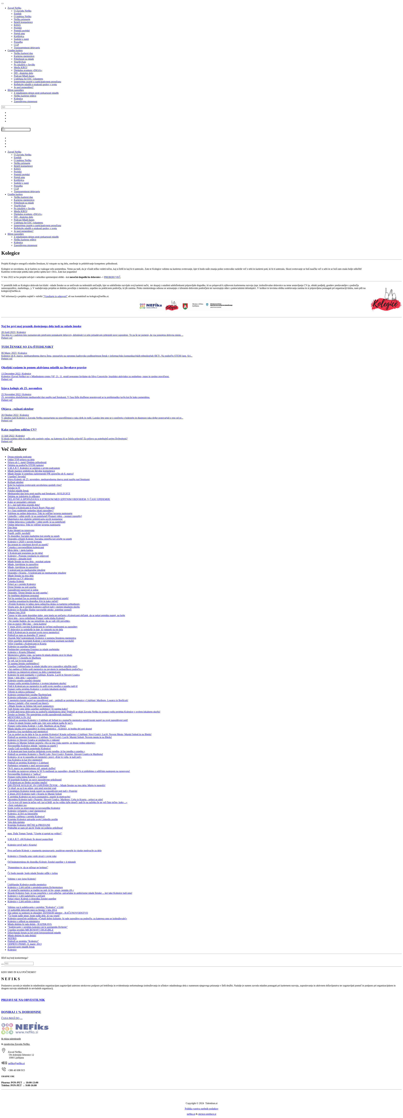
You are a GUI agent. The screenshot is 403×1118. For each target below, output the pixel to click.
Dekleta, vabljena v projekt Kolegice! (26, 816)
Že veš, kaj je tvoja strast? (20, 660)
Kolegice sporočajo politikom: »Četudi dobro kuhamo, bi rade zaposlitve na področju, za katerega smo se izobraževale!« (67, 918)
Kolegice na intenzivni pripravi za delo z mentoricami (34, 672)
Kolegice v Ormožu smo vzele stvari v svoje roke (32, 856)
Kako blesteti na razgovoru (21, 530)
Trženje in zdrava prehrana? (21, 692)
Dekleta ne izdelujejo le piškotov (24, 496)
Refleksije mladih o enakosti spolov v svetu (35, 84)
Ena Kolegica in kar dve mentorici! (25, 760)
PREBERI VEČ (112, 277)
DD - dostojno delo (23, 73)
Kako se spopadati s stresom (22, 502)
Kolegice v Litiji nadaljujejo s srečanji (26, 895)
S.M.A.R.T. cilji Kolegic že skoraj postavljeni (30, 839)
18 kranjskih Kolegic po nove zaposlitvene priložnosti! (35, 779)
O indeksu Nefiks (22, 16)
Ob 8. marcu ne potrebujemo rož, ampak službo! (32, 768)
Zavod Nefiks (14, 8)
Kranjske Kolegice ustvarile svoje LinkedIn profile (33, 819)
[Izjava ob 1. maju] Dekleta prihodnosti (27, 462)
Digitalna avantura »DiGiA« (28, 70)
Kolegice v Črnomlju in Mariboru (24, 658)
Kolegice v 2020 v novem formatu (25, 541)
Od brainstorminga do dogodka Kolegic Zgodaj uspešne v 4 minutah (42, 861)
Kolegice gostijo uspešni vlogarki (24, 680)
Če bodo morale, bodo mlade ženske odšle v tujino (33, 873)
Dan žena (12, 527)
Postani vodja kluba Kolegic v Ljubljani (27, 777)
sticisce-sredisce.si (207, 1114)
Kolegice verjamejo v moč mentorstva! (27, 810)
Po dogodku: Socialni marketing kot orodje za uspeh (34, 536)
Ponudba (18, 42)
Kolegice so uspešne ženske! (22, 646)
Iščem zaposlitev (16, 90)
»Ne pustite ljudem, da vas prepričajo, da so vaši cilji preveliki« (39, 621)
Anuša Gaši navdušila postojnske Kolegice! (29, 748)
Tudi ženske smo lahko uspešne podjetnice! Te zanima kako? (38, 709)
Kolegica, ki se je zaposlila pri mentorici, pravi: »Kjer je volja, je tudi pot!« (45, 757)
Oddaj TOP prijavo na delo (21, 459)
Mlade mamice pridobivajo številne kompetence (31, 471)
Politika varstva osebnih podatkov (201, 1108)
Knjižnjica (19, 36)
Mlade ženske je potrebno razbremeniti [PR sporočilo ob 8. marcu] (41, 473)
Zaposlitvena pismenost (25, 101)
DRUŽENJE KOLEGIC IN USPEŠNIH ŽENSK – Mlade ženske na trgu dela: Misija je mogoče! (56, 785)
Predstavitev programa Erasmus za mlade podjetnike (33, 649)
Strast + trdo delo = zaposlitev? (23, 677)
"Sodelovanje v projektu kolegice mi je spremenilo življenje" (38, 927)
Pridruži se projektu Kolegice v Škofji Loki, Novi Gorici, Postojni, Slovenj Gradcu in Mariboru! (55, 754)
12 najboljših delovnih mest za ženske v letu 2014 (32, 910)
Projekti (18, 27)
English (17, 13)
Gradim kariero (15, 50)
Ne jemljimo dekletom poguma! (23, 595)
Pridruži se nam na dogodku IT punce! (27, 635)
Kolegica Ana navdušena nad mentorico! (28, 731)
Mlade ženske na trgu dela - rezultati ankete (29, 561)
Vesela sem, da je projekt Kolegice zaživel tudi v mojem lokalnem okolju (44, 607)
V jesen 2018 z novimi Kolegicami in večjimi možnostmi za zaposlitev (42, 626)
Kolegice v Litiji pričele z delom (24, 901)
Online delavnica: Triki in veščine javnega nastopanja (34, 524)
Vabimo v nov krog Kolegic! (22, 878)
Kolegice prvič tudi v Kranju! (22, 844)
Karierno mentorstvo (24, 56)
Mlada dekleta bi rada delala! (22, 935)
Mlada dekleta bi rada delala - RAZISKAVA (30, 924)
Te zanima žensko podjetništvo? (23, 663)
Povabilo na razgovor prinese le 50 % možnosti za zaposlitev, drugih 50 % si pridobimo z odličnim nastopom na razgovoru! (69, 771)
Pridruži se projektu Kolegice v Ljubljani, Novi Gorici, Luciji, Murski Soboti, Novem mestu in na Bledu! (60, 737)
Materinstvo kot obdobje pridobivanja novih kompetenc (35, 519)
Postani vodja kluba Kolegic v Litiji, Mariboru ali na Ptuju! (37, 726)
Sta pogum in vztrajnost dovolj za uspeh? (28, 544)
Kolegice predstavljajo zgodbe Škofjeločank (29, 694)
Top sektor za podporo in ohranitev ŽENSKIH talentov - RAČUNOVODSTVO (48, 912)
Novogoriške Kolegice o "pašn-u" (24, 774)
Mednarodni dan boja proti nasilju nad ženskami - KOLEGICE (39, 493)
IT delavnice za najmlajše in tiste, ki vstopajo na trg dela (35, 629)
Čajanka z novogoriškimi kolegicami (26, 547)
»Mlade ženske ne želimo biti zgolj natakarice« (31, 706)
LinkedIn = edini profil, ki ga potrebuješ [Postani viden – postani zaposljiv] (45, 516)
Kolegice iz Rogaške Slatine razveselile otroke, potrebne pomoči (39, 609)
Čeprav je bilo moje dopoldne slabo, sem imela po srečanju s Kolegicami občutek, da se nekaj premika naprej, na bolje (66, 615)
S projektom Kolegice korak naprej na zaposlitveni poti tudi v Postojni (42, 791)
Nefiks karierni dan (23, 53)
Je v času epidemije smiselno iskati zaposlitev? (31, 510)
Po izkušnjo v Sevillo (24, 64)
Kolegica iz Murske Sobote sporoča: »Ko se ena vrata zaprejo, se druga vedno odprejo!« (51, 743)
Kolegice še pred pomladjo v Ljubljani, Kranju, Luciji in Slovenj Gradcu (44, 675)
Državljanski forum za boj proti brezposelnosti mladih (34, 932)
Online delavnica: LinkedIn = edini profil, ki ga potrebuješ (36, 522)
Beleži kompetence (23, 22)
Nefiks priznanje (22, 19)
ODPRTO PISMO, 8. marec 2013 (25, 944)
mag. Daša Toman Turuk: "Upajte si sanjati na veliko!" (35, 833)
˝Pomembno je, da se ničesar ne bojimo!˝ (28, 867)
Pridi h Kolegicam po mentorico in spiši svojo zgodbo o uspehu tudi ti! (43, 686)
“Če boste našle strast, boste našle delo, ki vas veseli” (34, 915)
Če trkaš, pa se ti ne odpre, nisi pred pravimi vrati (32, 788)
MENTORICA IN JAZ (19, 717)
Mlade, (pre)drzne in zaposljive (23, 564)
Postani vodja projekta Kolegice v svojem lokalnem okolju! (37, 683)
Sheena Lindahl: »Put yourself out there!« (28, 703)
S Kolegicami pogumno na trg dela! (25, 553)
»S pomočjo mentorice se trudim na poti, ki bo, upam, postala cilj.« (41, 890)
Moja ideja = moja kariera (20, 550)
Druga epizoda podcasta (19, 456)
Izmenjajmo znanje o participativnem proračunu (37, 81)
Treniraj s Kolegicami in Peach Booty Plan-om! (31, 507)
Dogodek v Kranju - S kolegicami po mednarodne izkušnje (37, 573)
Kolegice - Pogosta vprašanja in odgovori (28, 556)
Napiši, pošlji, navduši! (19, 533)
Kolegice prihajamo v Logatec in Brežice (28, 697)
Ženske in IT (14, 488)
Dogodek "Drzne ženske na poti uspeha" (28, 592)
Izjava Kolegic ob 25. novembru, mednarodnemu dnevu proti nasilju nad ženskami (49, 479)
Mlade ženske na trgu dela (21, 575)
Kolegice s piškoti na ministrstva (24, 921)
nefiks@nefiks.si (16, 1063)
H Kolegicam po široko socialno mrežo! (27, 782)
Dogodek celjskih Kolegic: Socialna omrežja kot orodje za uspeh (40, 539)
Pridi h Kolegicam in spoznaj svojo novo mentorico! (33, 632)
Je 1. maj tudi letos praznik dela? (24, 505)
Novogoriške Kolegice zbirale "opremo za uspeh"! (33, 745)
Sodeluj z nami (21, 39)
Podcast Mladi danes (24, 76)
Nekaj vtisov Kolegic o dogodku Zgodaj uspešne (32, 898)
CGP (16, 44)
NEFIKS (12, 938)
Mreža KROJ (20, 67)
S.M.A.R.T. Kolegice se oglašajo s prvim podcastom (34, 468)
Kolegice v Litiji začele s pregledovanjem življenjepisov (35, 887)
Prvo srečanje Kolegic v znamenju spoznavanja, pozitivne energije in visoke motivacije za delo (55, 850)
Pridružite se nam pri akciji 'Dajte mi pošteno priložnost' (35, 827)
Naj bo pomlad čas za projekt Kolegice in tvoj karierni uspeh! (38, 598)
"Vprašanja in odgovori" (55, 296)
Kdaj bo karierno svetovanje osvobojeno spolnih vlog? (35, 485)
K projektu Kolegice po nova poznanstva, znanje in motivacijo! (39, 796)
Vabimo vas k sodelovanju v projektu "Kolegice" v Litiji (35, 907)
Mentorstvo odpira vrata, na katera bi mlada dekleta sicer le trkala (40, 655)
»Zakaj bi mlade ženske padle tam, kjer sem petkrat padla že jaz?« (40, 723)
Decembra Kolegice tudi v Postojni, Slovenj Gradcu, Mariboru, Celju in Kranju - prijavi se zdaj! (55, 799)
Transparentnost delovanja (27, 47)
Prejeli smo (19, 33)
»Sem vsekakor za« (17, 805)
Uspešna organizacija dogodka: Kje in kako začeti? (33, 601)
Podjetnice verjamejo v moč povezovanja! (28, 765)
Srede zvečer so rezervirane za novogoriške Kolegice (34, 808)
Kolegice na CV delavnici (20, 578)
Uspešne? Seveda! (17, 476)
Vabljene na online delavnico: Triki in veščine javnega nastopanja (40, 513)
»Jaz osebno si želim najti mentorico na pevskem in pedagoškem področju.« (45, 669)
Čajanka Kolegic (16, 581)
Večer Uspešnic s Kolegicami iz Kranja (27, 643)
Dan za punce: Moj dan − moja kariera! (27, 624)
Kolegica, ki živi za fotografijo (23, 813)
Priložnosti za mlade (24, 59)
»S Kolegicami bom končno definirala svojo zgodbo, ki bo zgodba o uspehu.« (46, 751)
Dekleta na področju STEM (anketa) (26, 465)
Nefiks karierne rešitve (25, 95)
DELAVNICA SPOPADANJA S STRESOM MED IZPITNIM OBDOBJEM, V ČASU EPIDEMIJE (59, 499)
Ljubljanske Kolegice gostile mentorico (27, 884)
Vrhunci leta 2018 (16, 612)
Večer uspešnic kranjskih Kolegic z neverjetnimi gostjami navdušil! (41, 641)
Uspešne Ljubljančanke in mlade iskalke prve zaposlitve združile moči (42, 666)
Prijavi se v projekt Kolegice (22, 584)
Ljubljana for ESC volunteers (28, 78)
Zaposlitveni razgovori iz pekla (23, 590)
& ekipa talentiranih (11, 1038)
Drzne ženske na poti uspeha (22, 587)
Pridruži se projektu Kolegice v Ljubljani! (28, 762)
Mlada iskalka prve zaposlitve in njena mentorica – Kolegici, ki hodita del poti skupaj (50, 728)
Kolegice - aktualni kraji (19, 558)
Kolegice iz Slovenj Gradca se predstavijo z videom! (34, 740)
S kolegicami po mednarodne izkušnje (26, 570)
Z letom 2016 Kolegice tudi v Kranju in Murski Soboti (35, 794)
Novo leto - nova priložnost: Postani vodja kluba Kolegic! (36, 618)
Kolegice (18, 98)
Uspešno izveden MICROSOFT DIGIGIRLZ (30, 929)
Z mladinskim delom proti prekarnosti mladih (36, 93)
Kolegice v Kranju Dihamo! (21, 652)
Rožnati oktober (15, 482)
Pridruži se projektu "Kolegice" (23, 941)
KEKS (17, 25)
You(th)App (20, 61)
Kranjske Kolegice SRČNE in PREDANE (29, 825)
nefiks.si (191, 1114)
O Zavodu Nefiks (22, 10)
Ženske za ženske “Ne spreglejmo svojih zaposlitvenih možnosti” (40, 714)
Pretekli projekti (22, 30)
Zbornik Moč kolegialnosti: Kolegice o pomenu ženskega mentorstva (42, 638)
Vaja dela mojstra (16, 822)
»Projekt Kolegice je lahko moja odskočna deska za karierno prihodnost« (44, 604)
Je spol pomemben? (23, 87)
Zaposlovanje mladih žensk (21, 946)
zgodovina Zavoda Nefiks (17, 1044)
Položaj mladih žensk (18, 490)
